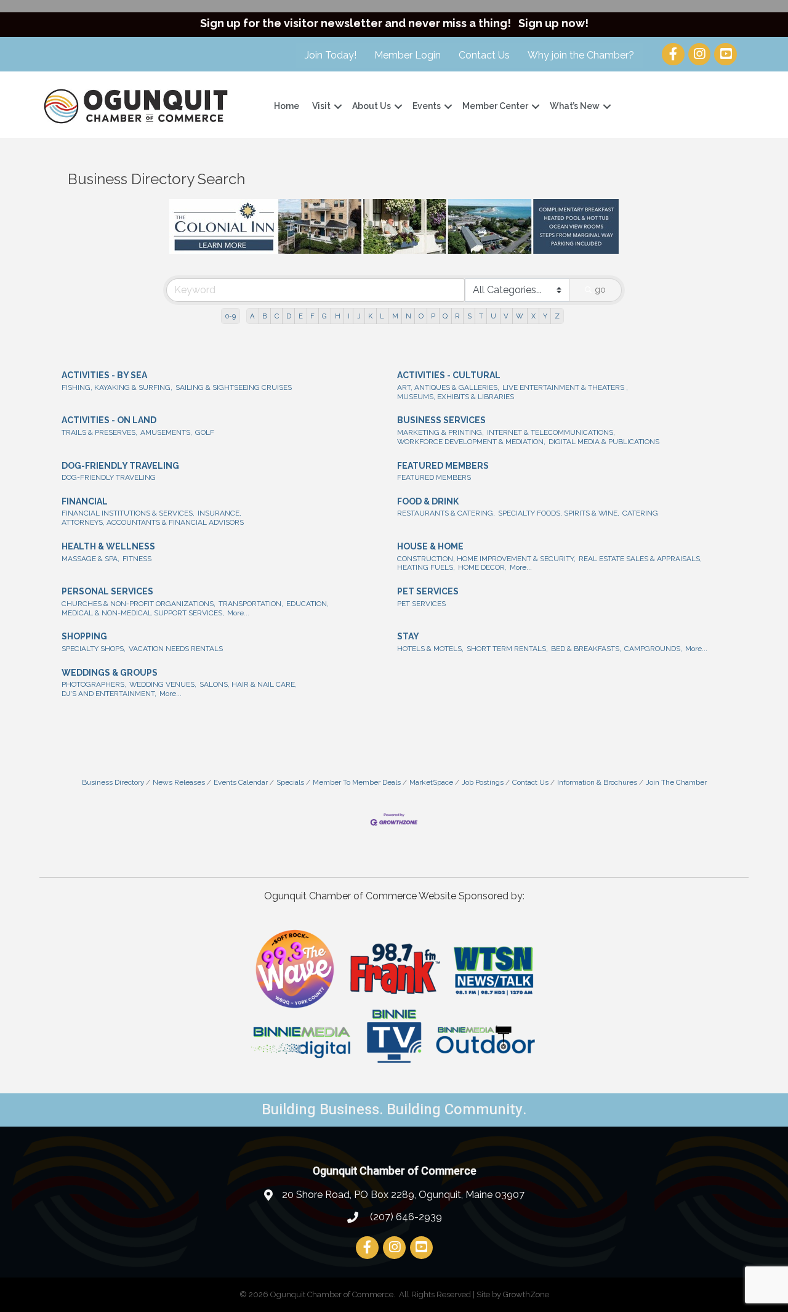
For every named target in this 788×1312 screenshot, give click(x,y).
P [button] (433, 316)
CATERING (640, 513)
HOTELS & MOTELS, (430, 648)
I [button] (349, 316)
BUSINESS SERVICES (441, 420)
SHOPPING (84, 636)
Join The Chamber (676, 782)
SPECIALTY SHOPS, (94, 648)
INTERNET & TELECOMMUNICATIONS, (551, 432)
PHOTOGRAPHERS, (94, 684)
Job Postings (483, 782)
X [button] (533, 316)
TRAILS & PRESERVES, (99, 432)
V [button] (506, 316)
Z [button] (557, 316)
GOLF (204, 432)
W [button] (519, 316)
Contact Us (484, 55)
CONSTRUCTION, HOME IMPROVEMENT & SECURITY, (486, 558)
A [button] (252, 316)
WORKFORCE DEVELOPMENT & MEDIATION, (471, 441)
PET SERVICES (428, 591)
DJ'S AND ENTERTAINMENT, (109, 693)
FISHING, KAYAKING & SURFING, (117, 387)
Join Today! (330, 55)
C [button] (277, 316)
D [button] (288, 316)
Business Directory (113, 782)
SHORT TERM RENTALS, (507, 648)
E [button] (301, 316)
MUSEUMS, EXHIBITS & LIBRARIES (455, 396)
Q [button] (445, 316)
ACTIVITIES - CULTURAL (449, 375)
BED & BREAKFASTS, (586, 648)
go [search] (600, 289)
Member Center (495, 106)
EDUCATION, (307, 603)
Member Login (407, 55)
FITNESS (137, 558)
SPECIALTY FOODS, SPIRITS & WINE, (558, 513)
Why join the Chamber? (581, 55)
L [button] (382, 316)
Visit (321, 106)
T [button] (481, 316)
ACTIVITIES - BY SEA (104, 375)
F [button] (312, 316)
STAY (408, 636)
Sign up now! (553, 23)
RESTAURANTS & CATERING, (446, 513)
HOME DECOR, (482, 567)
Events (426, 106)
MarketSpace (431, 782)
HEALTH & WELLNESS (108, 546)
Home (286, 106)
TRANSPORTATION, (251, 603)
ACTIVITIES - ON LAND (109, 420)
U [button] (493, 316)
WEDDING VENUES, (162, 684)
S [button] (469, 316)
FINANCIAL (85, 501)
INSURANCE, (219, 513)
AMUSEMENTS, (166, 432)
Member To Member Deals (357, 782)
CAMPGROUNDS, (653, 648)
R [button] (457, 316)
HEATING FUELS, (426, 567)
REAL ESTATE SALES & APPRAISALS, (640, 558)
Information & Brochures (597, 782)
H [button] (337, 316)
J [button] (359, 316)
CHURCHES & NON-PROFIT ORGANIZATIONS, (138, 603)
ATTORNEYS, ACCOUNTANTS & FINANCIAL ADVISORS (153, 522)
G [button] (324, 316)
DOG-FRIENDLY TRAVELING (120, 466)
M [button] (395, 316)
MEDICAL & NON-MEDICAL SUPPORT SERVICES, (143, 613)
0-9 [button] (230, 316)
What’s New (575, 106)
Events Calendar (241, 782)
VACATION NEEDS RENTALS (176, 648)
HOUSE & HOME (430, 546)
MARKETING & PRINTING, (440, 432)
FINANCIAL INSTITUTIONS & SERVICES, (128, 513)
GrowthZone (526, 1294)
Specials (290, 782)
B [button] (264, 316)
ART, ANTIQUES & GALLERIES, (448, 387)
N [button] (408, 316)
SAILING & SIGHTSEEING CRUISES (233, 387)
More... (521, 567)
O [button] (421, 316)
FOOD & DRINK (428, 501)
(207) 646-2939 (405, 1217)
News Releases (179, 782)
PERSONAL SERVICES (107, 591)
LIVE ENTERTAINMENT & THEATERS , (565, 387)
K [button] (370, 316)
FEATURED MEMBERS (443, 466)
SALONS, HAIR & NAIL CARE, (248, 684)
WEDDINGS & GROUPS (110, 673)
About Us (371, 106)
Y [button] (545, 316)
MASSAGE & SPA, (90, 558)
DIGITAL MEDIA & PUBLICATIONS (604, 441)
